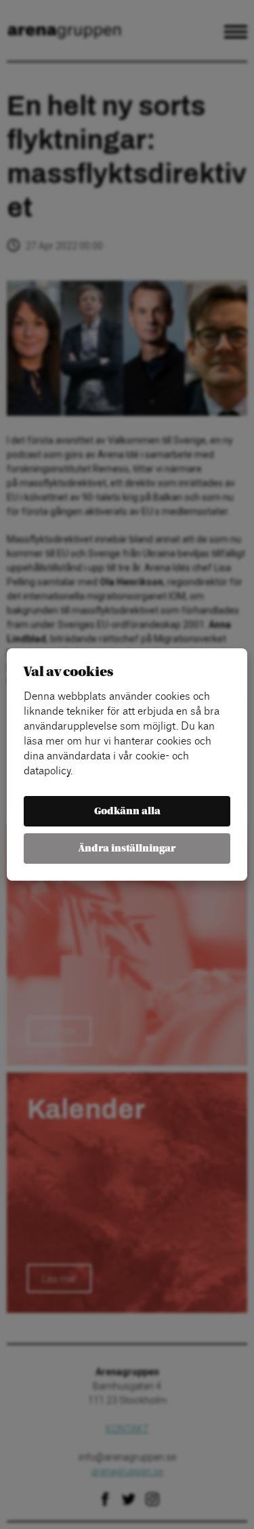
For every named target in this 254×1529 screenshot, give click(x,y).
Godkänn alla (127, 811)
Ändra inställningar (127, 848)
